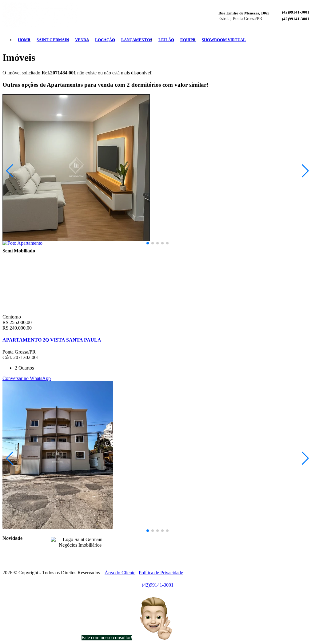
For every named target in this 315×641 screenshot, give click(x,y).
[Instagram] (300, 40)
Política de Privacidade (161, 572)
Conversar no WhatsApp (26, 378)
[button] (147, 243)
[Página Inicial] (40, 26)
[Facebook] (295, 40)
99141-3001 (156, 538)
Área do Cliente (120, 572)
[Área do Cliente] (310, 40)
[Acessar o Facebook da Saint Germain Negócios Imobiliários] (76, 554)
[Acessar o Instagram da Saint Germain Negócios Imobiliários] (83, 554)
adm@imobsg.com (172, 548)
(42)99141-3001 (295, 12)
